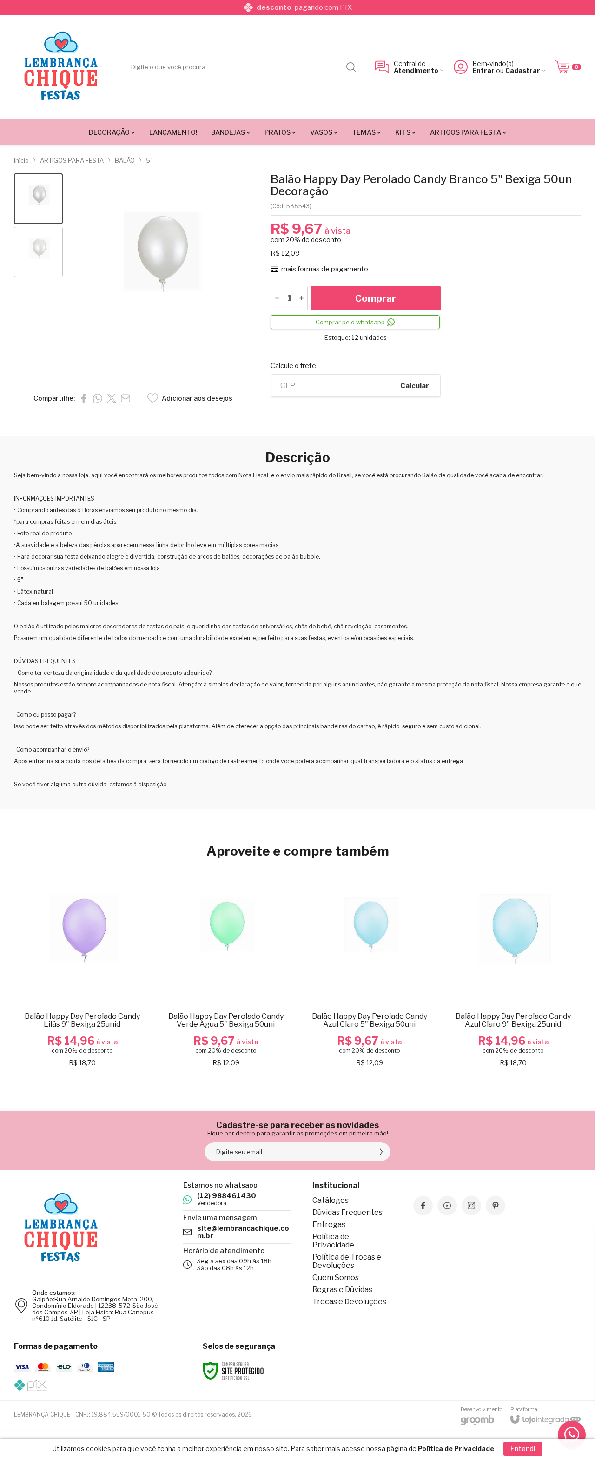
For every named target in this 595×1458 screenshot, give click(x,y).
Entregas (328, 1224)
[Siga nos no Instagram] (471, 1205)
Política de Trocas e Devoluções (346, 1261)
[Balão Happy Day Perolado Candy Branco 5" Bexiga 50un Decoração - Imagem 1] (38, 198)
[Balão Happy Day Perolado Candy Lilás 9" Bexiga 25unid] (82, 969)
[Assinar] (381, 1151)
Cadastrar (522, 70)
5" (149, 160)
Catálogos (330, 1200)
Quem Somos (335, 1277)
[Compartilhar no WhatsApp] (97, 398)
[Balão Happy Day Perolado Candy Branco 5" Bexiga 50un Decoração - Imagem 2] (38, 252)
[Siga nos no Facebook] (423, 1205)
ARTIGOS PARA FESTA (72, 160)
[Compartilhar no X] (111, 398)
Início (21, 160)
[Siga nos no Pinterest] (495, 1205)
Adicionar (100, 1000)
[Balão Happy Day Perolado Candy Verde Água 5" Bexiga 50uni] (225, 969)
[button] (38, 198)
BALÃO (125, 160)
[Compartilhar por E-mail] (125, 398)
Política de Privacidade (333, 1240)
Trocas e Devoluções (349, 1301)
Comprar (375, 298)
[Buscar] (351, 67)
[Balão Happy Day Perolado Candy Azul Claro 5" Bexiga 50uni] (369, 969)
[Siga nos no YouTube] (447, 1205)
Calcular (414, 386)
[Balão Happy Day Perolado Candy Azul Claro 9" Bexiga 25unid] (513, 969)
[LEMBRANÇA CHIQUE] (60, 66)
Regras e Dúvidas (342, 1289)
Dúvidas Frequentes (347, 1212)
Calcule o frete (293, 366)
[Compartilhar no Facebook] (83, 398)
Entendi (523, 1448)
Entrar (483, 70)
